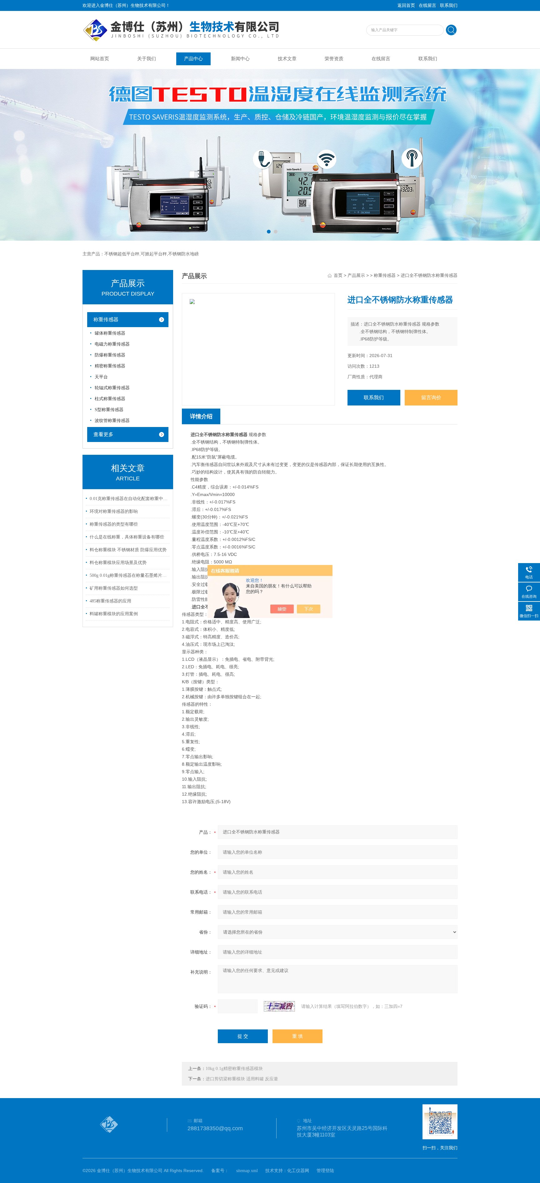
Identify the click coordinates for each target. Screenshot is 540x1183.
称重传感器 (105, 319)
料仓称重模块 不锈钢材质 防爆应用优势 (128, 549)
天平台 (101, 377)
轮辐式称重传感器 (112, 387)
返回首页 (406, 5)
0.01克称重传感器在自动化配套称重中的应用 (129, 498)
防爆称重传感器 (110, 355)
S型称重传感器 (109, 409)
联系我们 (449, 5)
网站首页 (99, 58)
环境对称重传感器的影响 (114, 511)
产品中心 (193, 58)
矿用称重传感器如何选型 (114, 588)
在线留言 (427, 5)
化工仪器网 (298, 1170)
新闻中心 (240, 58)
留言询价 (431, 397)
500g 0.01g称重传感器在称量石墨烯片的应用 (129, 575)
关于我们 (146, 58)
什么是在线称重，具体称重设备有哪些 (127, 537)
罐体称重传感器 (110, 333)
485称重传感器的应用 (110, 601)
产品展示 (356, 275)
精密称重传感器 (110, 366)
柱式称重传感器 (110, 398)
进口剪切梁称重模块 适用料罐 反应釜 (242, 1079)
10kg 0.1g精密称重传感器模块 (234, 1068)
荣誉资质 (334, 58)
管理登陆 (325, 1170)
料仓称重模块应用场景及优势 (118, 562)
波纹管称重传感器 (112, 420)
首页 (338, 275)
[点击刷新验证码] (279, 1006)
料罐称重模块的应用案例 (114, 613)
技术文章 (287, 58)
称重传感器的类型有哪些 (114, 524)
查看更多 (103, 434)
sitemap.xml (247, 1170)
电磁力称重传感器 (112, 344)
